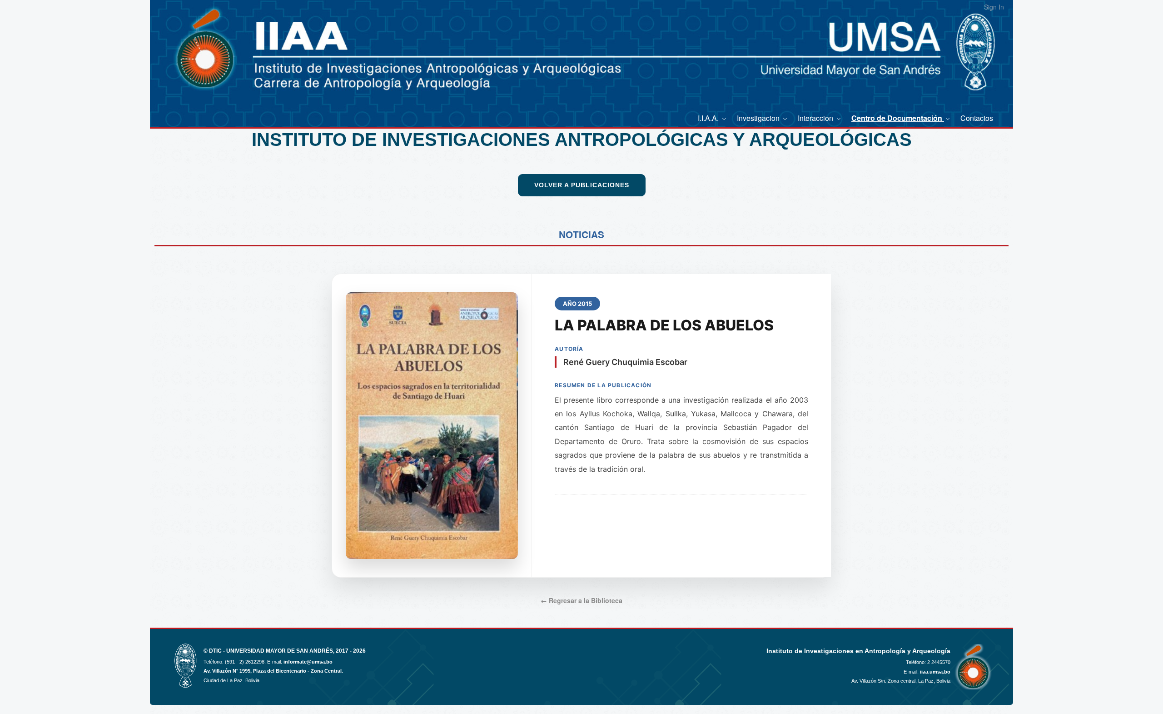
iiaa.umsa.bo (935, 671)
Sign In (994, 6)
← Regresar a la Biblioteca (581, 600)
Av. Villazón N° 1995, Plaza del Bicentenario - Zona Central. (273, 671)
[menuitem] (712, 118)
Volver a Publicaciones (581, 185)
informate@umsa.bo (308, 661)
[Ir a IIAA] (194, 49)
